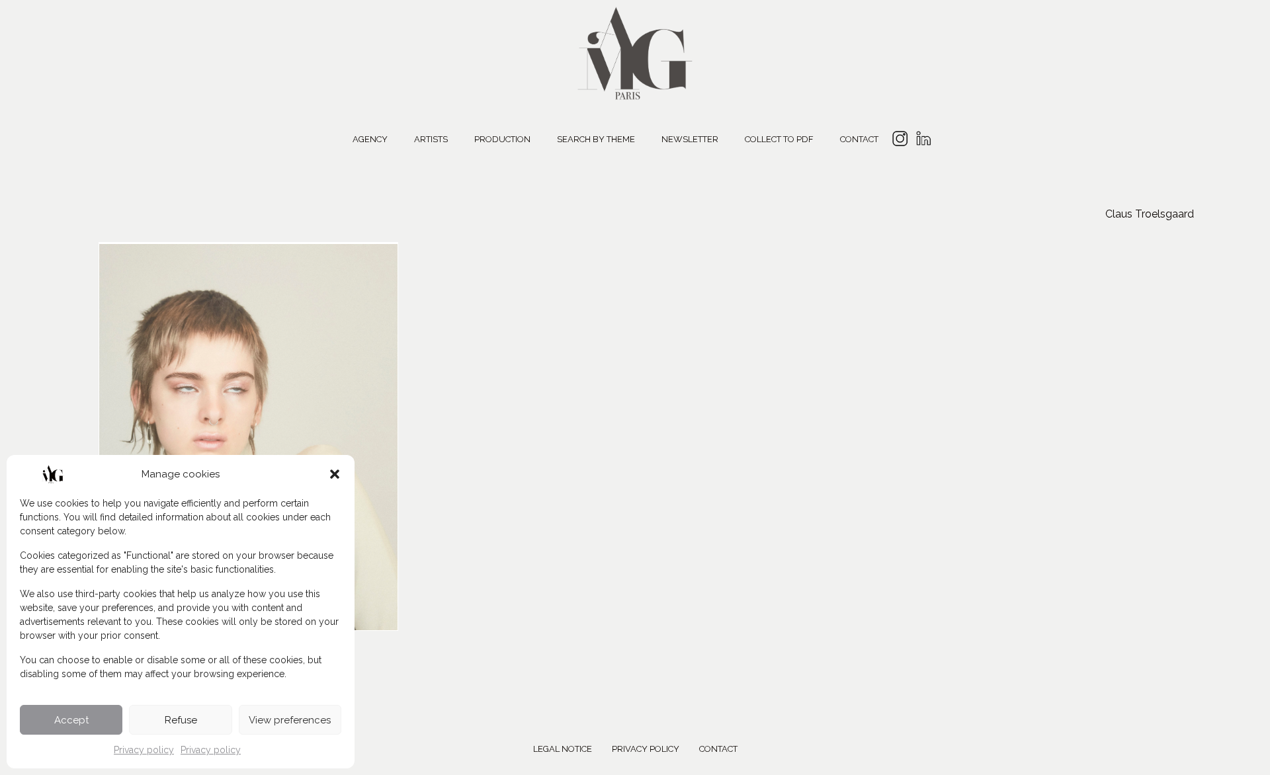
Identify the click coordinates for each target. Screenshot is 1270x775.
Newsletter (689, 139)
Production (502, 139)
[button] (334, 474)
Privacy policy (144, 750)
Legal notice (562, 749)
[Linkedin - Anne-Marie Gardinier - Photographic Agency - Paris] (923, 140)
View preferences (290, 720)
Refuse (181, 720)
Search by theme (596, 139)
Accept (71, 720)
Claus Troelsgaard (1149, 214)
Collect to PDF (779, 139)
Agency (370, 139)
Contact (859, 139)
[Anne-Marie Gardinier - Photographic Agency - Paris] (635, 51)
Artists (431, 139)
